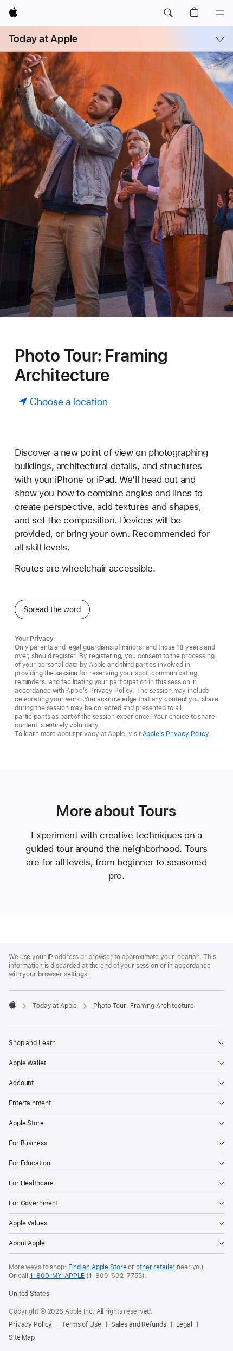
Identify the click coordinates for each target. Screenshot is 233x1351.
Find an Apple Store (97, 1267)
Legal (184, 1324)
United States (29, 1293)
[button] (168, 13)
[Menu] (220, 13)
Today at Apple (43, 38)
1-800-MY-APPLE (57, 1276)
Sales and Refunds (138, 1324)
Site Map (22, 1337)
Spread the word (52, 609)
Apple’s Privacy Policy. (177, 734)
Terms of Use (81, 1324)
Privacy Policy (30, 1324)
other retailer (155, 1267)
